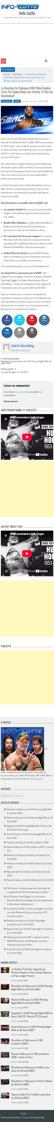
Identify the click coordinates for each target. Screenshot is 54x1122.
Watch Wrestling (30, 101)
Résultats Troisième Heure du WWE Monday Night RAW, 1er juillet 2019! (26, 362)
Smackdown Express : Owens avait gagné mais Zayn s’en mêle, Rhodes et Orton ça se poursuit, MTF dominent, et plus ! (30, 912)
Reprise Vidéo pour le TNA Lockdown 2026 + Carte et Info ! (30, 1055)
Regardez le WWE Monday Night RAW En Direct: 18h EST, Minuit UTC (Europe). (32, 1014)
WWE (17, 101)
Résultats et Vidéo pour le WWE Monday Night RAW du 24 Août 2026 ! (32, 987)
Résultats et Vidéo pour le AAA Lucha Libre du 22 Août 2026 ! (30, 1069)
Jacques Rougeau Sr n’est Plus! (14, 372)
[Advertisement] (27, 40)
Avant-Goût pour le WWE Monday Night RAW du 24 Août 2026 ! (31, 1028)
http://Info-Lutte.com (20, 350)
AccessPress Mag (36, 1117)
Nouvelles (17, 74)
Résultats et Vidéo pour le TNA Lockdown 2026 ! (28, 842)
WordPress (16, 1117)
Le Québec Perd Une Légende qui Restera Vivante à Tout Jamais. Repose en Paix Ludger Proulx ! (31, 972)
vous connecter (21, 391)
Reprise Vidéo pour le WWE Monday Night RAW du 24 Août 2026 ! (29, 1001)
